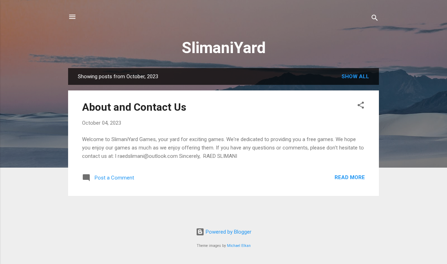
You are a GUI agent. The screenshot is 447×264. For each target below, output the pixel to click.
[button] (361, 106)
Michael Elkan (239, 245)
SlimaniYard (224, 47)
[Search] (375, 19)
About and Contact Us (134, 107)
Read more (350, 177)
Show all (355, 76)
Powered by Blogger (227, 232)
